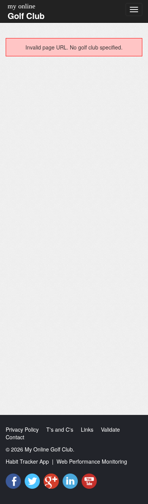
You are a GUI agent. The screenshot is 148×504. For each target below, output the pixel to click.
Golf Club (26, 16)
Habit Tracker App (27, 461)
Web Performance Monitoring (92, 461)
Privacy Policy (22, 429)
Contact (15, 437)
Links (87, 429)
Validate (110, 429)
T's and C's (59, 429)
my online (21, 6)
